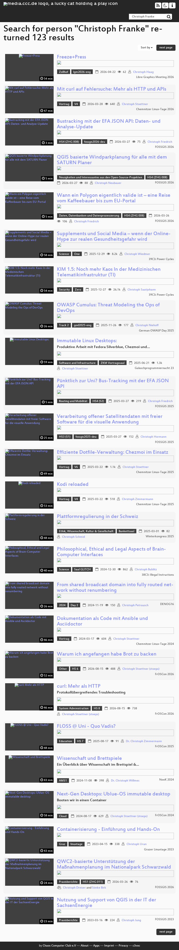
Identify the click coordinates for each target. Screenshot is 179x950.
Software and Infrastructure (77, 363)
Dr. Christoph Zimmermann (144, 741)
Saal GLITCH (82, 569)
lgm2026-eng (82, 72)
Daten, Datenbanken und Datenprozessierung (89, 215)
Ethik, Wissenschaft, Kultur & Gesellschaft (86, 531)
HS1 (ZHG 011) (93, 882)
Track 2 (64, 325)
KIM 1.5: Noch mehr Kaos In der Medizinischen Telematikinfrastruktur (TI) (109, 272)
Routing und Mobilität (73, 401)
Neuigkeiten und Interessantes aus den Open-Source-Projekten (100, 177)
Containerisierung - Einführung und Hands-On (108, 830)
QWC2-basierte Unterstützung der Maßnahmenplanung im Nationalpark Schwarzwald (114, 864)
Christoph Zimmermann (137, 499)
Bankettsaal (126, 531)
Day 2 (74, 605)
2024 (62, 605)
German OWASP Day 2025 (156, 330)
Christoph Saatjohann (141, 289)
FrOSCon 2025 (164, 746)
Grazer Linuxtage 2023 (159, 849)
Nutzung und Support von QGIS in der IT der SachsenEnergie (106, 903)
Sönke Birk (99, 887)
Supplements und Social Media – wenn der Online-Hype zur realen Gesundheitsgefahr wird (114, 237)
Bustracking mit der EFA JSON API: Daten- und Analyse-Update (109, 124)
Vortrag (64, 104)
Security (64, 289)
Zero (78, 289)
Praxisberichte (68, 882)
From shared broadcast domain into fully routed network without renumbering (115, 588)
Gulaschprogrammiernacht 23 (154, 368)
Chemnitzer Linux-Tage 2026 (155, 109)
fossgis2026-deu (94, 142)
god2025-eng (82, 325)
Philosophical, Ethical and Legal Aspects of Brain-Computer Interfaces (111, 552)
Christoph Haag (143, 72)
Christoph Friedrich (160, 142)
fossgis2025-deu (86, 437)
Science (64, 254)
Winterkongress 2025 (160, 536)
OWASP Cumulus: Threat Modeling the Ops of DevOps (108, 308)
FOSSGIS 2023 (164, 919)
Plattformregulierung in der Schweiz (97, 517)
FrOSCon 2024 (164, 815)
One (77, 254)
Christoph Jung (131, 920)
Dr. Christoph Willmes (125, 780)
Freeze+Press (71, 57)
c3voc (136, 945)
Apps (96, 945)
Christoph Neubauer (108, 183)
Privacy (123, 945)
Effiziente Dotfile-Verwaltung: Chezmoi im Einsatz (112, 453)
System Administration (74, 708)
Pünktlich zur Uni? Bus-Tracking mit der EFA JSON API (113, 384)
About (85, 945)
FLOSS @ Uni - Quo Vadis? (86, 727)
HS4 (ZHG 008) (69, 142)
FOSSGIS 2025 (164, 406)
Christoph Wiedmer (137, 254)
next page (165, 47)
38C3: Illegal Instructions (158, 575)
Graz (62, 844)
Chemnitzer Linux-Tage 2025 (155, 472)
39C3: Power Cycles (161, 259)
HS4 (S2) (98, 401)
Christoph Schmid (73, 537)
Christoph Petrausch (135, 605)
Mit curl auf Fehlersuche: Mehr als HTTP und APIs (111, 89)
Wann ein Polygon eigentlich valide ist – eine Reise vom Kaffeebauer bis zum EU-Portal (113, 198)
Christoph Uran (137, 844)
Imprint (109, 945)
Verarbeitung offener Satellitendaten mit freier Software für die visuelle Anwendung (109, 419)
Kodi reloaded (73, 485)
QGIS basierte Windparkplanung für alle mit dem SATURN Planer (112, 160)
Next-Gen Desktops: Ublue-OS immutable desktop (113, 794)
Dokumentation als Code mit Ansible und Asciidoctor (102, 621)
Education (65, 741)
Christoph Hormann (153, 437)
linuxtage (76, 844)
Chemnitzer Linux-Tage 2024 (155, 644)
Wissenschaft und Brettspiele (89, 759)
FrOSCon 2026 (164, 674)
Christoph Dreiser (74, 887)
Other (63, 669)
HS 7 (80, 741)
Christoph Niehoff (146, 325)
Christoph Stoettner (135, 104)
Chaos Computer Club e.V (59, 945)
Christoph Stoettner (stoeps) (140, 669)
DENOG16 (167, 604)
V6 (76, 467)
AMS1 (63, 780)
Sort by (146, 47)
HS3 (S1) (64, 437)
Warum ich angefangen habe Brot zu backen (106, 654)
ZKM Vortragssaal (112, 363)
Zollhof (63, 72)
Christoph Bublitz (146, 569)
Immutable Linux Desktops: (87, 341)
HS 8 (97, 708)
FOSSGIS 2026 (164, 147)
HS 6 (75, 669)
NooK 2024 (166, 779)
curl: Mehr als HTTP (78, 687)
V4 (76, 104)
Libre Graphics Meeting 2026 (155, 77)
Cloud (62, 816)
